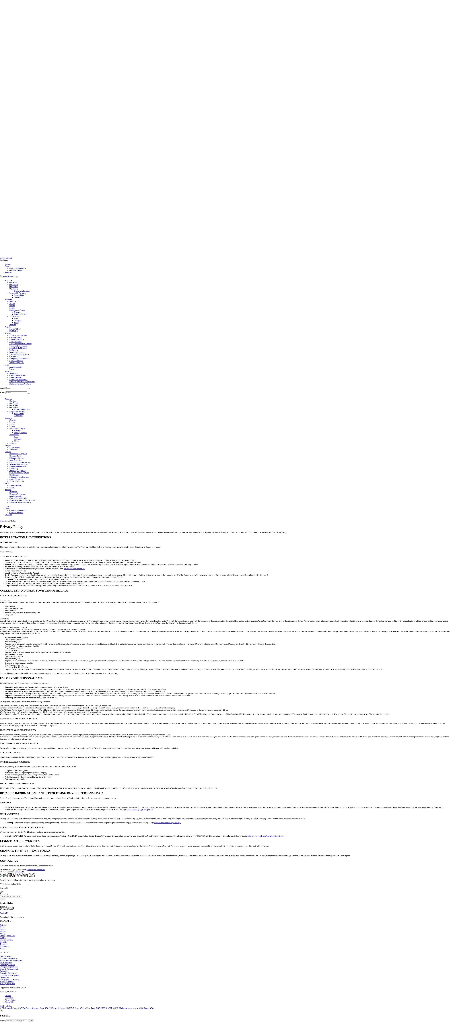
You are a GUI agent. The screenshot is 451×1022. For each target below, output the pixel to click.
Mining (2, 929)
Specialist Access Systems (9, 975)
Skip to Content (6, 258)
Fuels (2, 927)
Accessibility (9, 1002)
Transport (3, 944)
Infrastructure (5, 946)
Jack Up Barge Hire (7, 984)
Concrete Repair (6, 956)
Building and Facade (7, 936)
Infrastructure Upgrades (8, 958)
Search (2, 388)
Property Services (6, 940)
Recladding (4, 971)
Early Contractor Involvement (11, 960)
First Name (4, 894)
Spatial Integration (7, 982)
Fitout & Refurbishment (9, 969)
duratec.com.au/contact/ (36, 870)
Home (2, 521)
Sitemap (8, 996)
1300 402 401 (19, 872)
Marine (2, 931)
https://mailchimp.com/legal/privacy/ (167, 823)
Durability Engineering (8, 973)
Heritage (3, 938)
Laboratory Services (7, 965)
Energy (2, 933)
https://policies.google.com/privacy (140, 810)
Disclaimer (9, 998)
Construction (5, 977)
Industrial (3, 942)
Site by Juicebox (6, 1006)
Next (2, 899)
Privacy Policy (10, 1000)
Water (2, 948)
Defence (3, 925)
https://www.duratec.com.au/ (74, 569)
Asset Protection (6, 963)
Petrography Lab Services (9, 979)
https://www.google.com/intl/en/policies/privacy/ (266, 836)
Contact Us (4, 913)
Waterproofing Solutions (9, 967)
